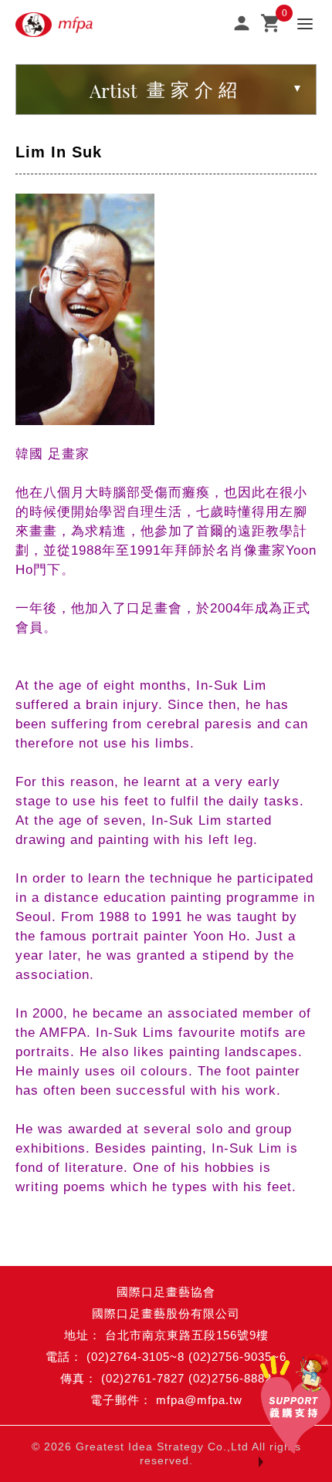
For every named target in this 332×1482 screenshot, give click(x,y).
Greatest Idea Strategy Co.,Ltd (162, 1446)
